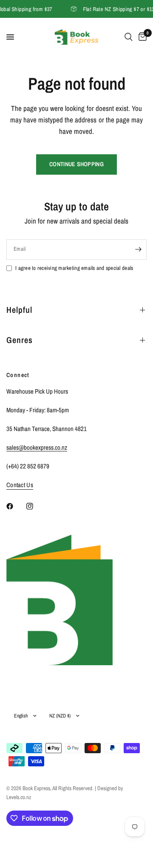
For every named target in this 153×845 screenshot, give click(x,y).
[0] (141, 37)
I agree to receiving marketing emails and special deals (74, 268)
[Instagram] (35, 506)
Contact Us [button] (19, 484)
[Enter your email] (138, 249)
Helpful (19, 309)
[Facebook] (15, 506)
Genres (19, 340)
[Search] (129, 37)
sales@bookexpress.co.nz (36, 447)
